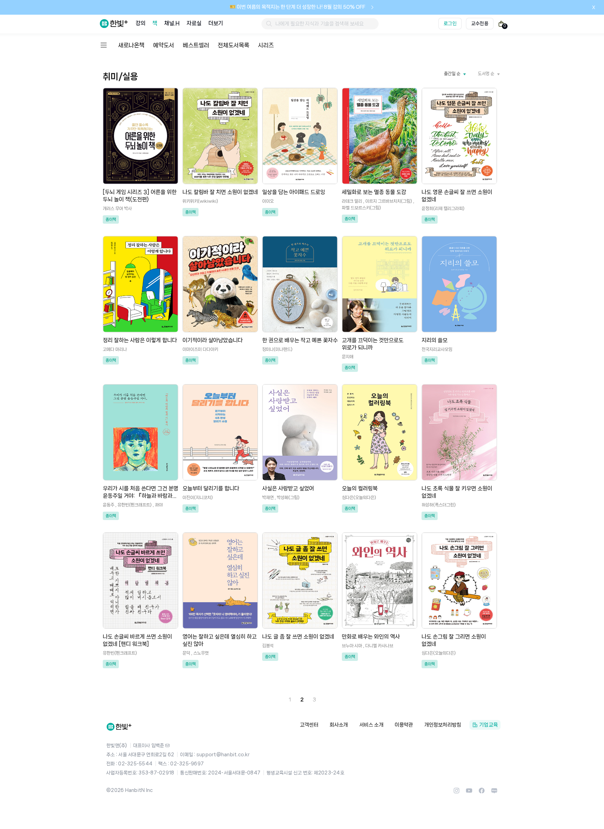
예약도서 (163, 45)
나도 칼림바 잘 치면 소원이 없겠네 (220, 192)
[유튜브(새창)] (469, 792)
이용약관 (404, 725)
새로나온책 (131, 45)
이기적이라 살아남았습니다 (212, 340)
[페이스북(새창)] (481, 792)
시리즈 (266, 45)
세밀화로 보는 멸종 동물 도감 (374, 192)
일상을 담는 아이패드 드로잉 (293, 192)
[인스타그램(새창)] (456, 792)
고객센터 (309, 725)
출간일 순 (452, 73)
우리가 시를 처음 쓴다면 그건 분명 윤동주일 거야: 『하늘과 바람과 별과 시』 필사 (140, 495)
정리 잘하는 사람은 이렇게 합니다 (140, 340)
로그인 (450, 23)
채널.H (171, 23)
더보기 (215, 23)
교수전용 (479, 23)
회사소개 (339, 725)
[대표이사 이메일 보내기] (167, 745)
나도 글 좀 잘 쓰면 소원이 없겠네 (298, 637)
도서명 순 (486, 73)
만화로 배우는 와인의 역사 (371, 637)
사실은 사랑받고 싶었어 (288, 488)
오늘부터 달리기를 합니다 (210, 488)
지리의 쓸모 (434, 340)
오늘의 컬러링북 (360, 488)
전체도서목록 (233, 45)
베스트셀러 (196, 45)
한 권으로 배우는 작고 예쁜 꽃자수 (300, 340)
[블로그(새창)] (494, 792)
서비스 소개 (371, 725)
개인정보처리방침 (442, 725)
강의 (140, 23)
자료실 (194, 23)
